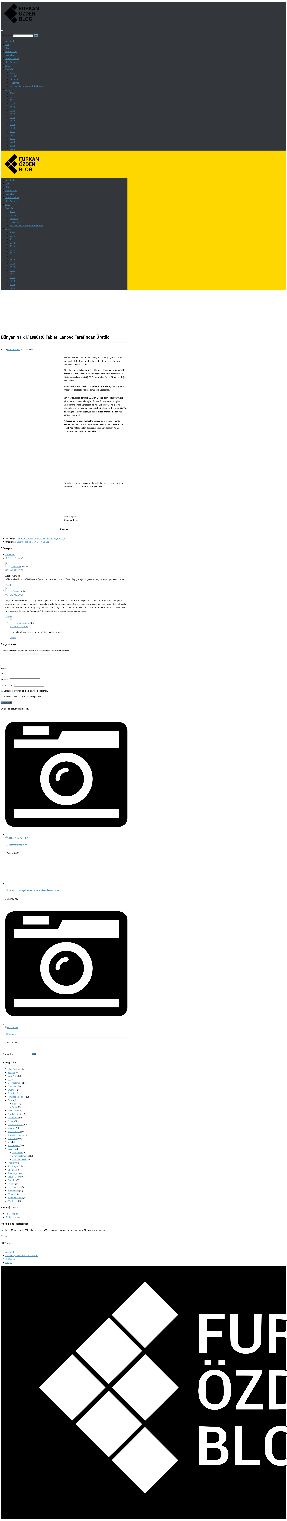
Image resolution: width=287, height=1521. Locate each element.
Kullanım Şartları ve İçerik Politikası (26, 86)
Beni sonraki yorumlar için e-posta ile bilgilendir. (26, 690)
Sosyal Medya (14, 1176)
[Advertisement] (64, 307)
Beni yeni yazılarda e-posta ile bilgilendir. (22, 696)
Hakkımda (14, 82)
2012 (12, 103)
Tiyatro (11, 1183)
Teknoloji (12, 1180)
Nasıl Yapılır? (14, 1145)
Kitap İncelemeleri (16, 1135)
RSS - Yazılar (12, 1213)
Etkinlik (11, 1093)
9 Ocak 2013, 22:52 (19, 626)
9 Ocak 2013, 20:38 (14, 594)
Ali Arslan (15, 591)
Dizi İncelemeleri (15, 1083)
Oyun (7, 65)
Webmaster (13, 1190)
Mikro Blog (10, 55)
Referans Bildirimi (14, 558)
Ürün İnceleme (12, 58)
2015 (12, 114)
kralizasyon (16, 566)
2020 (12, 131)
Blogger (11, 1072)
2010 (12, 96)
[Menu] (2, 30)
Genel (10, 1100)
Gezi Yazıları (11, 51)
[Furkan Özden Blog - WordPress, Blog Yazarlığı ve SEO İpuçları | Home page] (21, 24)
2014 (12, 110)
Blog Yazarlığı (11, 62)
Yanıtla (8, 585)
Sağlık (15, 1107)
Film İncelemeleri (15, 1096)
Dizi (7, 48)
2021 (12, 135)
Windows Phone (15, 1197)
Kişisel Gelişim (14, 1131)
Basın (12, 72)
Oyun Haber (17, 1152)
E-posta (5, 679)
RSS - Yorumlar (13, 1217)
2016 (12, 117)
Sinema (11, 1169)
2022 (12, 138)
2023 (12, 142)
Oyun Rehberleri (19, 1159)
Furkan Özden (13, 349)
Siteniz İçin (12, 1173)
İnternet (11, 1128)
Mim (10, 1142)
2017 (12, 121)
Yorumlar (10, 554)
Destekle (14, 79)
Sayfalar (9, 69)
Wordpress (13, 1201)
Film (7, 44)
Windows (12, 1194)
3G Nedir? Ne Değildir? (16, 844)
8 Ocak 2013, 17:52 (14, 570)
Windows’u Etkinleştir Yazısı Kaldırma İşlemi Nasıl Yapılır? (33, 890)
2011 (12, 100)
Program (12, 1163)
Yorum (4, 668)
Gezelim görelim (15, 1114)
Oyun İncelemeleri (20, 1156)
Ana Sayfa (10, 41)
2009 (12, 93)
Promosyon (13, 1166)
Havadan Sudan (15, 1124)
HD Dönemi (10, 1034)
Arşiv (7, 89)
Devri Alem (13, 1076)
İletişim (8, 1262)
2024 (12, 145)
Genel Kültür (13, 1110)
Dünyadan (12, 1086)
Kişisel (15, 1103)
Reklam (13, 76)
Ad (3, 673)
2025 (12, 149)
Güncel (11, 1121)
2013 (12, 107)
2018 (12, 124)
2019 (12, 128)
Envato (11, 1089)
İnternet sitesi (7, 685)
